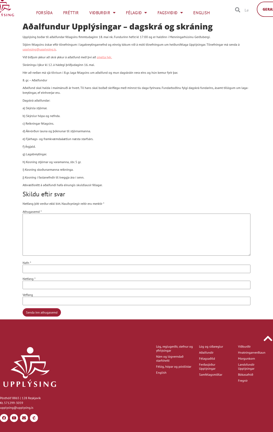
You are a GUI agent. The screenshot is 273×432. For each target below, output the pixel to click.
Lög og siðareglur (211, 346)
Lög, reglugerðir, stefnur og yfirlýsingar (174, 348)
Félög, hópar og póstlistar (173, 366)
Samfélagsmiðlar (210, 374)
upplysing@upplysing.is (39, 49)
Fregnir (243, 381)
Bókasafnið (245, 374)
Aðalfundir (206, 352)
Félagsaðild (207, 358)
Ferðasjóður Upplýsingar (207, 366)
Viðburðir (244, 346)
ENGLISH (201, 12)
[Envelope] (24, 418)
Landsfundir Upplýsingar (246, 366)
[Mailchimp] (34, 418)
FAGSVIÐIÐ (167, 12)
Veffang (28, 294)
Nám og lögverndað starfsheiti (169, 358)
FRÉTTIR (71, 12)
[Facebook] (4, 418)
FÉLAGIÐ (134, 12)
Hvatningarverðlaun (251, 352)
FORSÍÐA (44, 12)
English (161, 372)
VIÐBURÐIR (99, 12)
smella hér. (104, 57)
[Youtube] (14, 418)
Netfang (29, 278)
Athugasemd (32, 211)
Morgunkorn (246, 358)
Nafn (27, 262)
